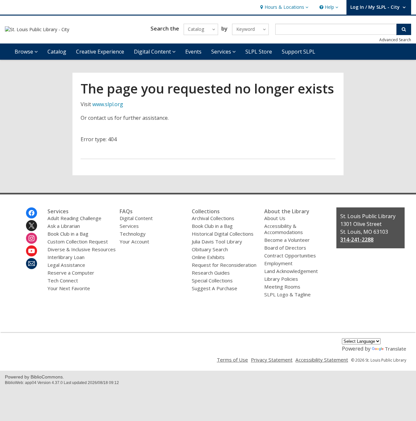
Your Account (134, 241)
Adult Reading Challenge (74, 218)
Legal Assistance (66, 265)
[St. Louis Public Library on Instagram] (31, 238)
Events (193, 51)
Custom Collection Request (77, 241)
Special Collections (212, 280)
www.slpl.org (107, 104)
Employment (278, 263)
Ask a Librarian (63, 226)
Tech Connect (62, 280)
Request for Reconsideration (224, 265)
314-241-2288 (356, 239)
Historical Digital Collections (223, 233)
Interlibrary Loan (65, 257)
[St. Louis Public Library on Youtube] (31, 250)
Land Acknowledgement (291, 271)
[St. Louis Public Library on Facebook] (31, 212)
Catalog (56, 51)
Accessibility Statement (321, 359)
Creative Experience (100, 51)
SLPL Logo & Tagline (287, 294)
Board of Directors (285, 247)
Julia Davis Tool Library (217, 241)
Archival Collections (213, 218)
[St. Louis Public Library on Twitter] (31, 225)
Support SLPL (298, 51)
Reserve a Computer (70, 272)
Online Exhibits (208, 257)
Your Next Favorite (68, 288)
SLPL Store (258, 51)
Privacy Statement (271, 359)
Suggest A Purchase (214, 288)
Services (129, 226)
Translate (395, 348)
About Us (274, 218)
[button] (283, 7)
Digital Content (136, 218)
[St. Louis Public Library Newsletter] (31, 263)
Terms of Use (232, 359)
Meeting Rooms (282, 286)
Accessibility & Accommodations (283, 229)
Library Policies (281, 279)
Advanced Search (395, 40)
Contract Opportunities (290, 255)
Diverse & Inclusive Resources (81, 249)
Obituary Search (210, 249)
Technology (133, 233)
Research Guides (211, 272)
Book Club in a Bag (67, 233)
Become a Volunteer (287, 240)
